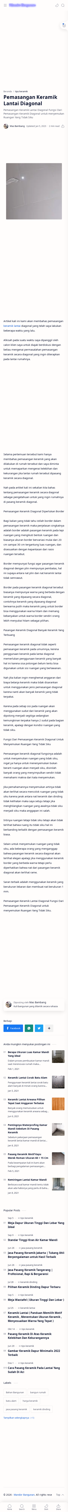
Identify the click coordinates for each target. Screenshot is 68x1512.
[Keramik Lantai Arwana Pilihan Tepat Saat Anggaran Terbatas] (58, 1104)
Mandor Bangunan (24, 1494)
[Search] (62, 5)
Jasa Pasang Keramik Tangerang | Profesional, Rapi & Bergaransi (30, 1272)
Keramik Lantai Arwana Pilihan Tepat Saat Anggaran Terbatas (26, 1101)
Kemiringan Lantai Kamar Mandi (27, 1179)
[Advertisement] (34, 48)
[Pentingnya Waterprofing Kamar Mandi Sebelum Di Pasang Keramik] (58, 1129)
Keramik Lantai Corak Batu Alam (27, 1077)
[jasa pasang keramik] (31, 1247)
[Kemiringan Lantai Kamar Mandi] (58, 1184)
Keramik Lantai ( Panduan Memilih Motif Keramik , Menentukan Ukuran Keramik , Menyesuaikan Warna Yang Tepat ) (35, 1317)
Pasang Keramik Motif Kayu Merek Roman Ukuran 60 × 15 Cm (28, 1156)
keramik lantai (12, 325)
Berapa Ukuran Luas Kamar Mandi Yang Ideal (28, 1053)
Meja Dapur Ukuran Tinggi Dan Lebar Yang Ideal (36, 1225)
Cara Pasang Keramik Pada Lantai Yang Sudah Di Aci (34, 1370)
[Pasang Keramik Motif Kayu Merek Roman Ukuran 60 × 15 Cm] (58, 1158)
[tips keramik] (26, 1218)
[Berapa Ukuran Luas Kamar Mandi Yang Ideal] (58, 1056)
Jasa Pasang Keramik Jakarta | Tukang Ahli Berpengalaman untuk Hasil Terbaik (36, 1255)
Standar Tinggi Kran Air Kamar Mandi (33, 1240)
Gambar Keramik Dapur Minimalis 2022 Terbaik (34, 1353)
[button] (56, 5)
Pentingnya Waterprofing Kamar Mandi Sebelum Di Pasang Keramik (27, 1128)
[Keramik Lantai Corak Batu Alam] (58, 1082)
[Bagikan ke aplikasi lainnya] (49, 1028)
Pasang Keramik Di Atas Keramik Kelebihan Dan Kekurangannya (29, 1336)
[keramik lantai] (27, 1307)
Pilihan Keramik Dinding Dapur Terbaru (34, 1287)
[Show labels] (19, 1418)
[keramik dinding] (28, 1282)
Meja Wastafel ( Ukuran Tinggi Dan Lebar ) (36, 1300)
